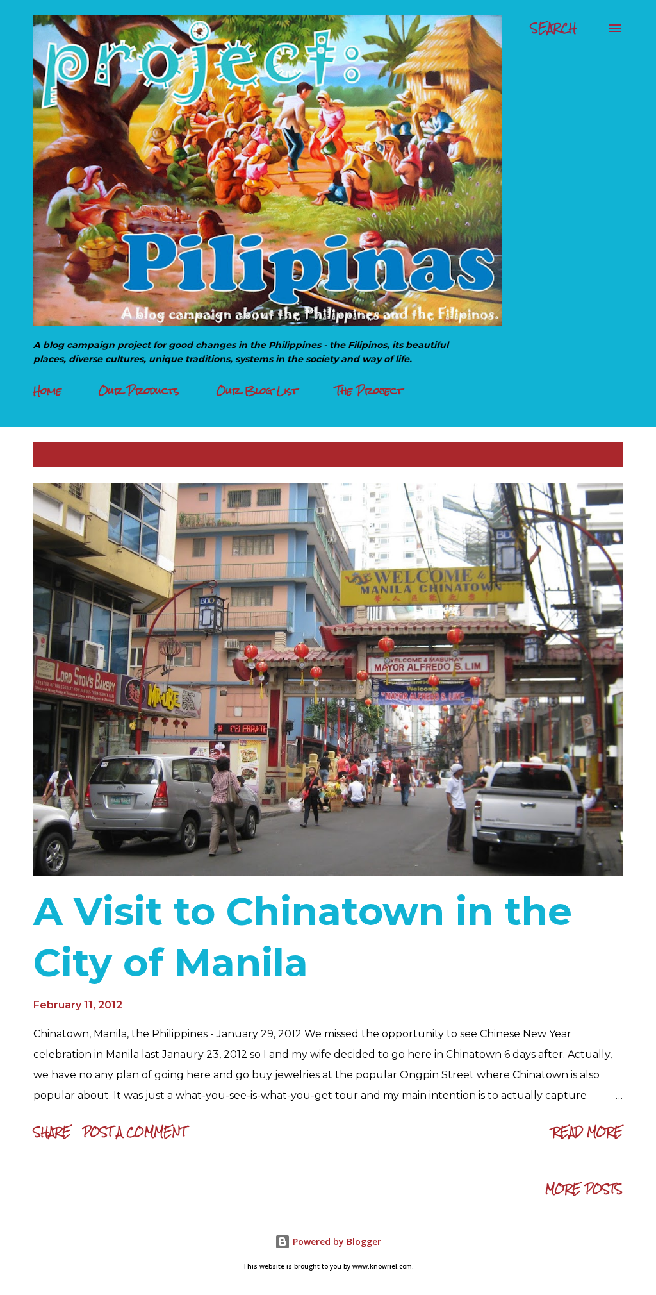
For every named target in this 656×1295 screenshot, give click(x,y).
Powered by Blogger (335, 1241)
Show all (586, 455)
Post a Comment (134, 1131)
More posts (584, 1188)
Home (47, 390)
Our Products (139, 390)
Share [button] (52, 1131)
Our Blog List (257, 390)
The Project (369, 390)
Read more (587, 1131)
